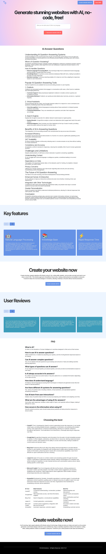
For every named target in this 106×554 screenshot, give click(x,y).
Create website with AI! (85, 2)
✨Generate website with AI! (53, 32)
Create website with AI (53, 284)
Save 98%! (98, 2)
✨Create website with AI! (53, 533)
